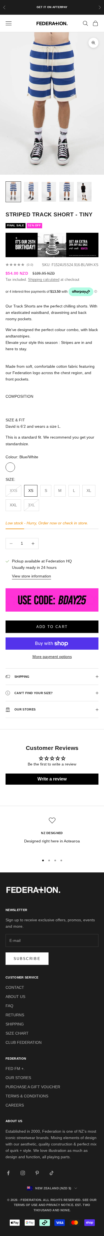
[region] (52, 834)
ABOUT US (15, 996)
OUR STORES (18, 1077)
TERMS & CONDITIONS (27, 1096)
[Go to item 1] (13, 191)
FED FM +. (15, 1068)
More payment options (52, 656)
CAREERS (15, 1105)
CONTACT (15, 987)
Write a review (52, 779)
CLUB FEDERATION (24, 1042)
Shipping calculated (43, 279)
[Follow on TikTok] (51, 1173)
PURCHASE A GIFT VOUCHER (33, 1087)
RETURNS (15, 1015)
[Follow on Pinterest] (37, 1173)
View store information (31, 576)
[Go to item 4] (66, 191)
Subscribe (27, 959)
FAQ (9, 1006)
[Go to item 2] (31, 191)
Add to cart (52, 627)
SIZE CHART (17, 1033)
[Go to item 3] (49, 191)
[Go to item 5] (84, 191)
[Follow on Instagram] (23, 1173)
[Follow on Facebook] (8, 1173)
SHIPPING (15, 1024)
